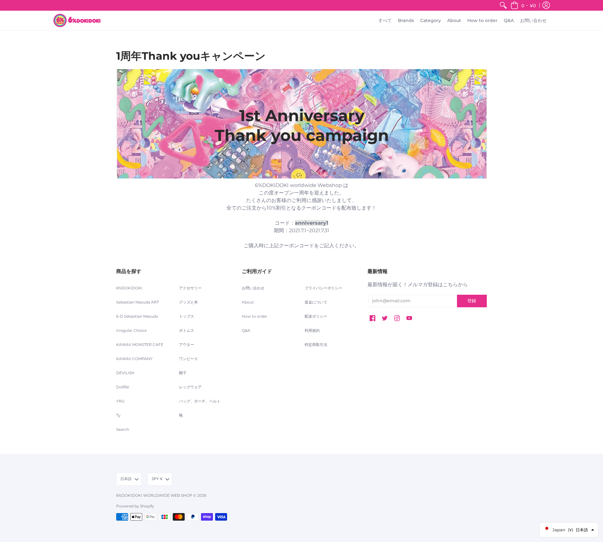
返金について (316, 302)
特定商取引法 (316, 344)
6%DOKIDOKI (129, 288)
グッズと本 (188, 302)
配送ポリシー (316, 316)
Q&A (246, 330)
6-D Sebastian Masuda (137, 316)
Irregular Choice (131, 330)
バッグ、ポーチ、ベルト (199, 401)
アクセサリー (190, 288)
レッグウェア (190, 387)
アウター (186, 344)
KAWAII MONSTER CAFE (139, 344)
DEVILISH (125, 372)
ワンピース (188, 358)
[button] (523, 5)
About (248, 302)
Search (122, 429)
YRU (120, 401)
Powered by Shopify (135, 506)
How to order (254, 316)
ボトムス (186, 330)
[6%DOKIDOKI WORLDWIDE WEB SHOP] (76, 20)
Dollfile (122, 387)
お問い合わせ (253, 288)
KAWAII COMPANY (134, 358)
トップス (186, 316)
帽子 (183, 372)
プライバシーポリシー (323, 288)
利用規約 (312, 330)
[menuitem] (503, 5)
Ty (118, 415)
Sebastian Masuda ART (137, 302)
